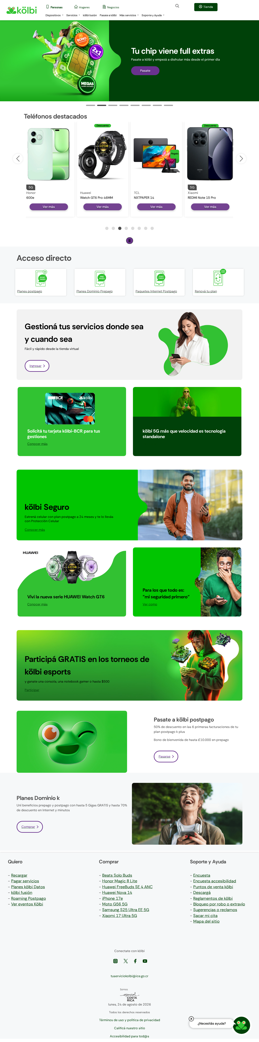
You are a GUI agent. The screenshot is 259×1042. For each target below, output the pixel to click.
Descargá (202, 892)
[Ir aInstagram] (115, 961)
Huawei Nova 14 (117, 892)
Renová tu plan (206, 291)
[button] (241, 159)
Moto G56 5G (114, 904)
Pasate (145, 70)
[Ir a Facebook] (135, 961)
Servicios (72, 15)
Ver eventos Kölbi (27, 904)
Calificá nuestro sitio (129, 1028)
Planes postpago (29, 291)
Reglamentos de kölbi (213, 898)
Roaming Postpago (28, 898)
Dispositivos (53, 15)
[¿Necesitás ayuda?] (241, 1025)
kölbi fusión (90, 15)
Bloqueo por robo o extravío (219, 904)
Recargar (19, 875)
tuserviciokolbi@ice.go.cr (129, 976)
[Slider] (90, 105)
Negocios (113, 7)
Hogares (84, 7)
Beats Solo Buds (117, 875)
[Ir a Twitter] (126, 961)
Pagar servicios (25, 881)
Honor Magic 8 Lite (119, 881)
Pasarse (164, 756)
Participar (150, 444)
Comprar (28, 827)
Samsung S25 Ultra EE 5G (125, 909)
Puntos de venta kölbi (213, 886)
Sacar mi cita (205, 915)
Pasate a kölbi (108, 15)
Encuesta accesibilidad (214, 881)
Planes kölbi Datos (28, 886)
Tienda (208, 7)
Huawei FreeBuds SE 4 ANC (127, 886)
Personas (57, 7)
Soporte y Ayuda (152, 15)
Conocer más (37, 444)
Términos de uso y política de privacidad (129, 1020)
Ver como (150, 604)
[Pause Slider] (129, 240)
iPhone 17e (112, 898)
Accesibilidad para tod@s (129, 1036)
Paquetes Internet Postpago (156, 291)
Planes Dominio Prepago (94, 291)
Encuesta (201, 875)
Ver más (49, 207)
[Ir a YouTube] (145, 961)
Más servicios (128, 15)
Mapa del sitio (206, 921)
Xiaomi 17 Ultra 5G (119, 915)
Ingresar (35, 366)
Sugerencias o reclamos (215, 909)
